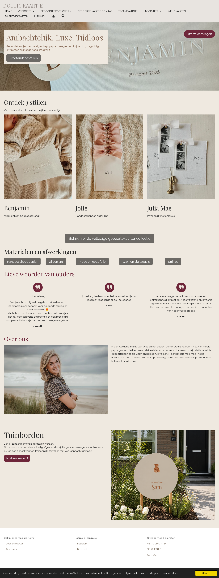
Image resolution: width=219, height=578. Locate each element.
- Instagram (81, 543)
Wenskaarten (12, 549)
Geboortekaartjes (15, 543)
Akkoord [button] (206, 573)
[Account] (53, 16)
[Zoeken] (63, 16)
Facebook (82, 549)
